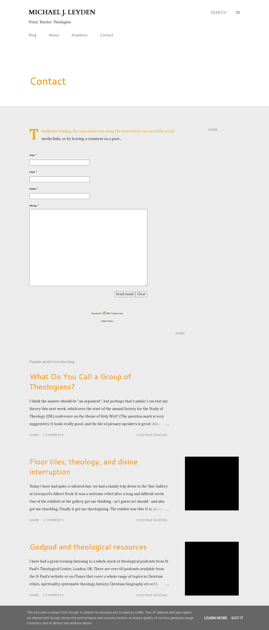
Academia (79, 35)
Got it (237, 618)
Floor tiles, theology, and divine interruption (83, 466)
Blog (32, 35)
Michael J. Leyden (62, 12)
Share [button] (213, 130)
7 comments (53, 435)
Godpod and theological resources (88, 546)
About (54, 35)
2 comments (53, 520)
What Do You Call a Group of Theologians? (80, 381)
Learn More (215, 618)
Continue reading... (152, 435)
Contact (106, 35)
